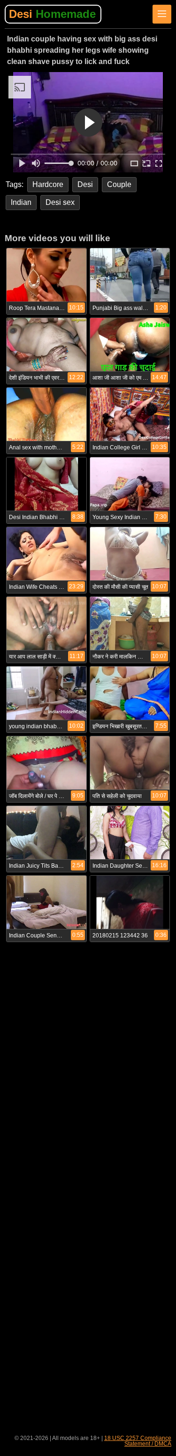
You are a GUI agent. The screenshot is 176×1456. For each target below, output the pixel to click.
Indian (21, 202)
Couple (119, 184)
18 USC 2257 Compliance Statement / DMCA (137, 1441)
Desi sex (60, 202)
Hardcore (47, 184)
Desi (52, 14)
